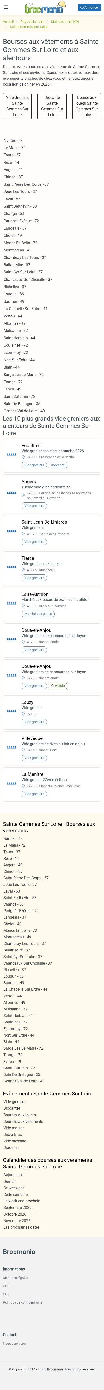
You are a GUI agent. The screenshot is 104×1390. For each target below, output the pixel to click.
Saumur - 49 (14, 301)
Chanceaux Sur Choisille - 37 (28, 279)
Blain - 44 (12, 367)
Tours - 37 (12, 155)
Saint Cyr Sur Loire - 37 (23, 272)
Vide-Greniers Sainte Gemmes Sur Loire (17, 106)
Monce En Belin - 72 (20, 243)
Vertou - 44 (13, 316)
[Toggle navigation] (6, 7)
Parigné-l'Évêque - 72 (21, 221)
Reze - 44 (11, 162)
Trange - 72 (13, 382)
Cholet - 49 (13, 235)
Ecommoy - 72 (16, 352)
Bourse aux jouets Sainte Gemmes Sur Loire (86, 106)
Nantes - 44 (13, 140)
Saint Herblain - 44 (19, 338)
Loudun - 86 (14, 294)
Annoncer (91, 7)
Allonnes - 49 (15, 323)
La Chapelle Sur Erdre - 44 (25, 308)
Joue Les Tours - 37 (20, 191)
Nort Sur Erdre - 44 (19, 360)
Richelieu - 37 (15, 286)
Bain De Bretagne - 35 (22, 404)
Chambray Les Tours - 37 (25, 257)
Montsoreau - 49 (17, 250)
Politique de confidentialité (22, 1302)
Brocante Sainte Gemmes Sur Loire (52, 106)
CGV (6, 1294)
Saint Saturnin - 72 (19, 396)
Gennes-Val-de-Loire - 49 (24, 411)
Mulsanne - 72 (16, 330)
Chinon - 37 (13, 177)
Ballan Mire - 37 (17, 265)
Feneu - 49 (12, 389)
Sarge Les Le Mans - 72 (24, 374)
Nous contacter (14, 1343)
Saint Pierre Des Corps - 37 (26, 184)
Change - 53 (14, 213)
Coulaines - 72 (16, 345)
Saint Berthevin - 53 (20, 206)
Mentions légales (15, 1277)
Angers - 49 (13, 169)
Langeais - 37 (15, 228)
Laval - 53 (12, 199)
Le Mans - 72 (15, 147)
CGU (6, 1286)
